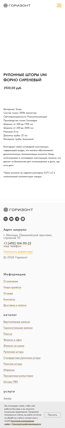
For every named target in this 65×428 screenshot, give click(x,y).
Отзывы (8, 293)
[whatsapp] (23, 219)
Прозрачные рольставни (18, 375)
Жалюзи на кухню (13, 345)
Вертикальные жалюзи (16, 321)
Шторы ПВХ (10, 381)
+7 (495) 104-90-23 (17, 243)
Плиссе (7, 333)
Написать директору (18, 252)
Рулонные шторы (13, 351)
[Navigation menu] (59, 5)
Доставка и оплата (14, 305)
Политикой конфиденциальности (26, 424)
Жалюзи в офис (12, 339)
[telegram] (17, 219)
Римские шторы (12, 363)
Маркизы (9, 369)
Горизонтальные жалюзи (18, 327)
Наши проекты (12, 287)
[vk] (5, 219)
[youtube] (11, 219)
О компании (10, 281)
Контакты (9, 299)
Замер (7, 398)
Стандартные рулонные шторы (22, 357)
